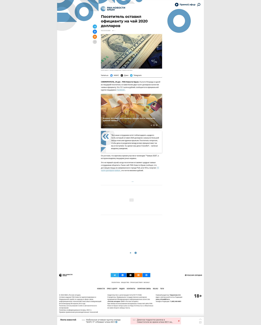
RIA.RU (155, 289)
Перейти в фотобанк (127, 70)
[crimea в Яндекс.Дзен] (130, 275)
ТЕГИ (162, 289)
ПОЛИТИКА (116, 282)
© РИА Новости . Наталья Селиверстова (111, 70)
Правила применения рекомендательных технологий (78, 312)
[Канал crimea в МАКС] (146, 275)
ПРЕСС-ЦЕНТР (112, 289)
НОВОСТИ (101, 289)
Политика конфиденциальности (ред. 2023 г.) (75, 310)
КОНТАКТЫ (131, 289)
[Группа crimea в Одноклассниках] (138, 275)
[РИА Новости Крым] (112, 9)
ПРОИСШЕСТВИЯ (136, 282)
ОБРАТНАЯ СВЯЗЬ (144, 289)
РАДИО (122, 289)
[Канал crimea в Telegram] (114, 275)
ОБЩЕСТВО (125, 282)
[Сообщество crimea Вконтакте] (122, 275)
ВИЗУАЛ (146, 282)
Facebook (121, 90)
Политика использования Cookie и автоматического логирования (78, 307)
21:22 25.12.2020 (105, 30)
